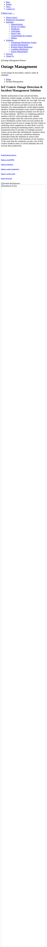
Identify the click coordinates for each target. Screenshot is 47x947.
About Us (10, 56)
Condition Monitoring (19, 49)
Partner (9, 4)
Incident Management (19, 45)
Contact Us (10, 9)
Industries (10, 22)
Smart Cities (16, 33)
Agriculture (15, 31)
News (8, 7)
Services (9, 54)
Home (11, 17)
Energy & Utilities (18, 27)
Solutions (9, 40)
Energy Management (19, 51)
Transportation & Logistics (21, 36)
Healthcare (15, 29)
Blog (8, 2)
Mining (14, 38)
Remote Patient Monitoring (21, 47)
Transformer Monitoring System (23, 42)
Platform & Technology (15, 20)
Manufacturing (17, 24)
